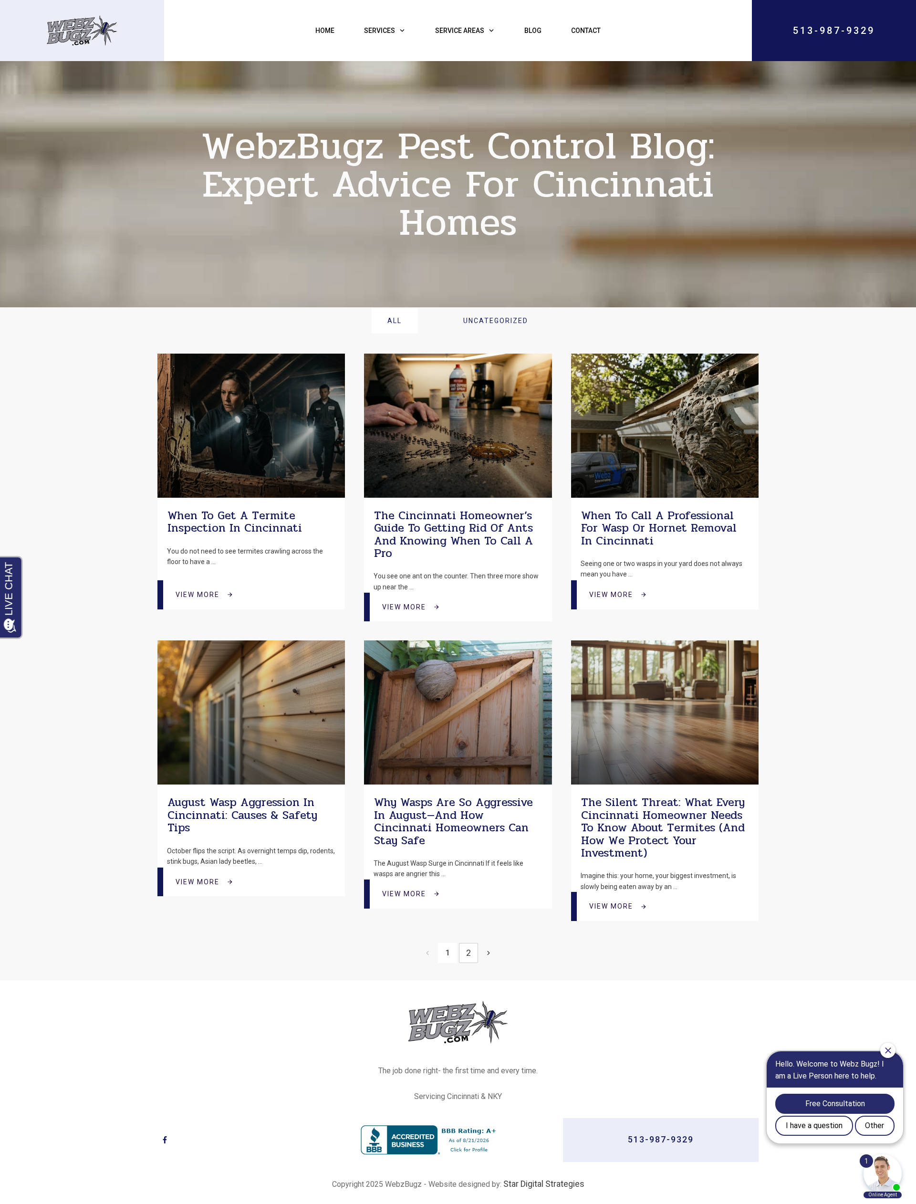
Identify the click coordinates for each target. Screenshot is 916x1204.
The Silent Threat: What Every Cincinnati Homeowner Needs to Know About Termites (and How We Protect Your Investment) (663, 828)
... (213, 561)
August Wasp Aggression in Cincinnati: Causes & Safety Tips (242, 815)
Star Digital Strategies (543, 1184)
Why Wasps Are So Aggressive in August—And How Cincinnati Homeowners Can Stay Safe (453, 821)
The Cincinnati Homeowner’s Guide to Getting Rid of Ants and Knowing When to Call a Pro (453, 534)
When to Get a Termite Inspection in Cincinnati (234, 522)
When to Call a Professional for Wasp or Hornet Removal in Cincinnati (659, 528)
